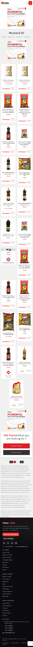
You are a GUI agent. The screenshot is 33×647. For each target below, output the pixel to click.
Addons (4, 565)
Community (5, 610)
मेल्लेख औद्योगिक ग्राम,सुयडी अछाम (8, 262)
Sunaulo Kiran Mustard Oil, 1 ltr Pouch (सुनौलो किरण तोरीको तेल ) (24, 143)
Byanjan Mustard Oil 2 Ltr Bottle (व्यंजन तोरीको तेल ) (8, 143)
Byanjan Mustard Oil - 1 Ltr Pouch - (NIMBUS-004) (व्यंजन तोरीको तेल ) (8, 111)
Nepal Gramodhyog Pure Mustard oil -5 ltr (16, 397)
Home (4, 37)
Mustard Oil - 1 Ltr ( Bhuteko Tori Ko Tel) (8, 235)
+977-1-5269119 (9, 630)
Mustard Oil (27, 37)
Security (4, 644)
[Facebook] (4, 543)
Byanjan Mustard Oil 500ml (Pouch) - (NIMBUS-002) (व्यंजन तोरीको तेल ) (24, 112)
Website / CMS (6, 576)
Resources (5, 562)
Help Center (5, 603)
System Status (6, 613)
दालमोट (8, 252)
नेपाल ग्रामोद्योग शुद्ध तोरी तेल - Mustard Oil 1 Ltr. (8, 173)
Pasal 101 (13, 88)
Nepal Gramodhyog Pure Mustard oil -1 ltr (24, 363)
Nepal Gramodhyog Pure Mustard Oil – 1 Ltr (8, 205)
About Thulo (6, 552)
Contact (4, 615)
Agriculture (11, 37)
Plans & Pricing (6, 557)
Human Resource (7, 591)
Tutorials (4, 608)
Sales (4, 584)
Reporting (5, 596)
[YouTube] (16, 543)
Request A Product (16, 446)
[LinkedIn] (12, 543)
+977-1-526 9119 (9, 546)
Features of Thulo (7, 555)
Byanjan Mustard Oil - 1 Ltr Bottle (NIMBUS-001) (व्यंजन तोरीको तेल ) (8, 364)
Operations (5, 589)
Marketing (5, 581)
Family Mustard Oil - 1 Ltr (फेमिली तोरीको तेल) (8, 333)
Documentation (6, 605)
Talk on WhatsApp (8, 538)
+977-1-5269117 (9, 625)
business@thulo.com (23, 546)
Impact (4, 570)
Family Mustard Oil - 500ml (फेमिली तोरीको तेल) (24, 174)
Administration (6, 594)
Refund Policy (25, 643)
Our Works (5, 567)
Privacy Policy (5, 643)
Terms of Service (15, 643)
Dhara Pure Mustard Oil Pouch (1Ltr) (8, 80)
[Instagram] (8, 543)
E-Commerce (6, 579)
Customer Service (7, 586)
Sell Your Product (16, 452)
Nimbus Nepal (8, 375)
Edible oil (19, 37)
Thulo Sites (28, 370)
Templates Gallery (7, 560)
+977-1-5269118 (9, 628)
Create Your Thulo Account (11, 534)
